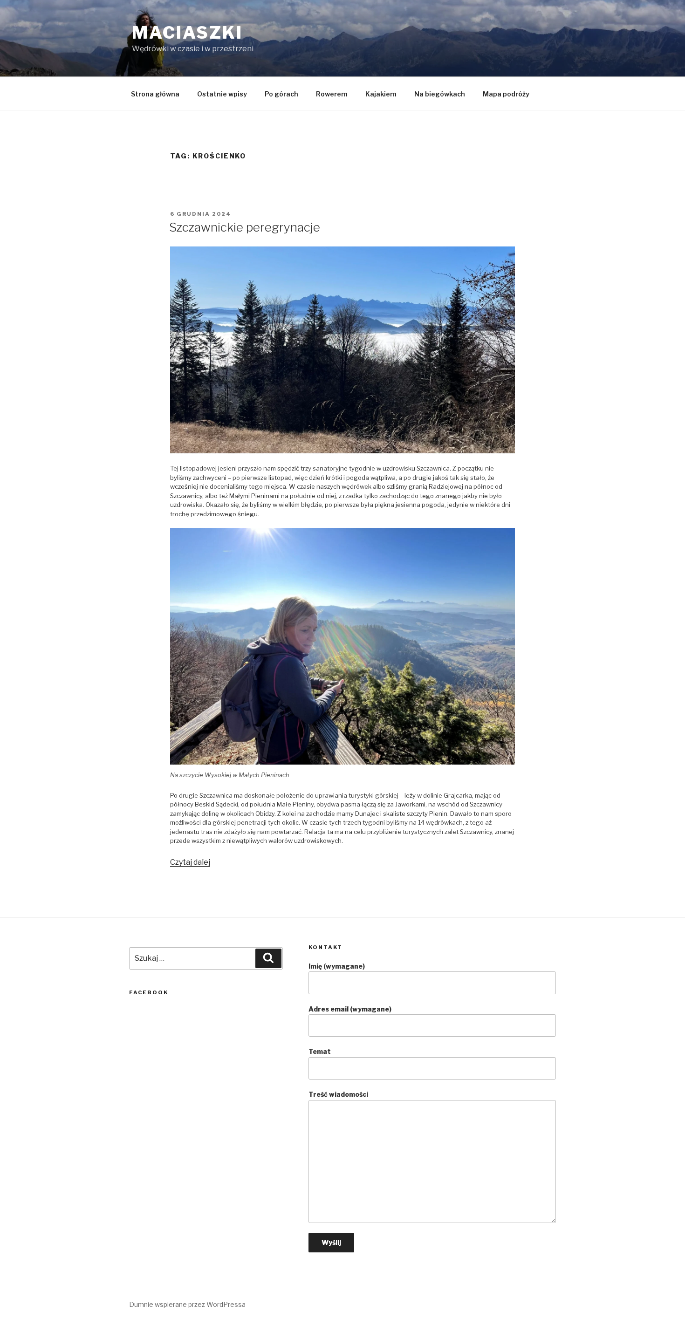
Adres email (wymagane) (349, 1009)
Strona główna (155, 94)
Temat (319, 1051)
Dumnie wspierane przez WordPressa (187, 1304)
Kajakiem (381, 94)
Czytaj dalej (190, 862)
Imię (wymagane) (336, 966)
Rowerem (332, 94)
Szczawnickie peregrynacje (244, 227)
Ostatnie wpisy (222, 94)
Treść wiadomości (338, 1094)
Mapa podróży (506, 94)
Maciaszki (187, 32)
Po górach (281, 94)
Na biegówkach (439, 94)
